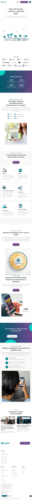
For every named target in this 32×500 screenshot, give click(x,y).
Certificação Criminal (4, 463)
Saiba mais (16, 162)
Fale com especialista (12, 336)
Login (17, 2)
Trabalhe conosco (14, 470)
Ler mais (5, 489)
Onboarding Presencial (4, 454)
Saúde (2, 477)
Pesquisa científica (14, 472)
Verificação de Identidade (4, 461)
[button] (30, 2)
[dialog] (6, 491)
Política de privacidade (15, 475)
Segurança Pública (3, 482)
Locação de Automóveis (4, 475)
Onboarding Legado (3, 456)
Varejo (2, 472)
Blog (22, 470)
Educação (2, 479)
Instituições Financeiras (4, 470)
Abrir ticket (23, 472)
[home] (3, 2)
